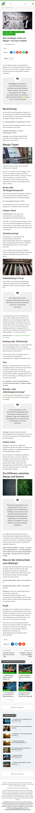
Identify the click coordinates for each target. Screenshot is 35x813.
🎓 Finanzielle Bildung (19, 32)
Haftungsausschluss (18, 808)
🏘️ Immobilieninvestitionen (9, 34)
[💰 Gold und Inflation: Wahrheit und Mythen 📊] (25, 669)
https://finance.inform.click (26, 790)
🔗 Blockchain (7, 32)
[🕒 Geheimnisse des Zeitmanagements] (6, 757)
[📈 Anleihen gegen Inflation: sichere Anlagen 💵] (9, 669)
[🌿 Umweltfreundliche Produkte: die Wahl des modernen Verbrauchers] (6, 750)
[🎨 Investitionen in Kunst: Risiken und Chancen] (6, 728)
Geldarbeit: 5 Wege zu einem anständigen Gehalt (26, 654)
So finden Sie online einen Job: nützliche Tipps (8, 654)
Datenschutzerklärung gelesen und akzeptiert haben (17, 809)
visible (10, 58)
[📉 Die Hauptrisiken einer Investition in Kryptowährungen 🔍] (9, 686)
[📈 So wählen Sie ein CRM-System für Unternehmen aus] (6, 721)
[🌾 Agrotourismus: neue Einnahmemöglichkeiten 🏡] (6, 743)
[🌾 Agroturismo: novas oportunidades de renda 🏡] (6, 735)
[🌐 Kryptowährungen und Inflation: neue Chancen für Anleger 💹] (25, 686)
